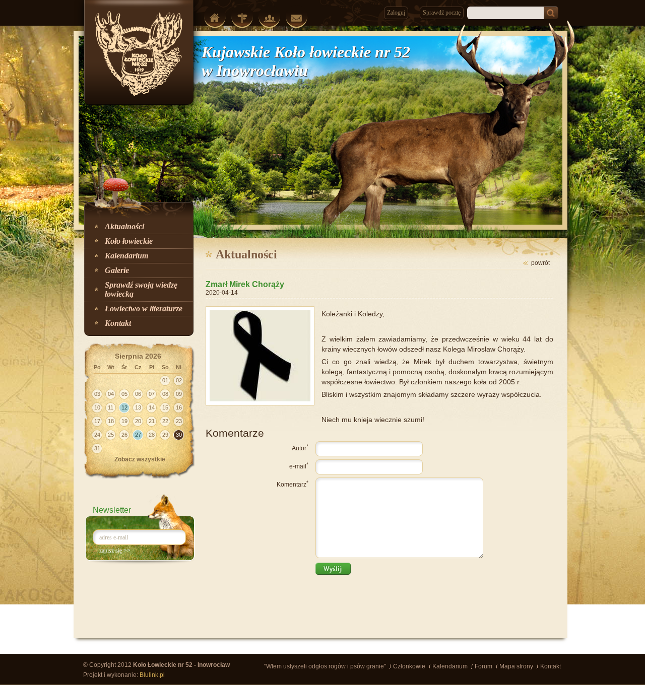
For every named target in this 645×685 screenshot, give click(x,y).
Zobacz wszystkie (139, 459)
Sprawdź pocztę (442, 12)
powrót (540, 262)
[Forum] (269, 18)
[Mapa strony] (242, 18)
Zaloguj (396, 12)
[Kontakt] (296, 18)
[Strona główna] (215, 17)
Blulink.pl (152, 674)
